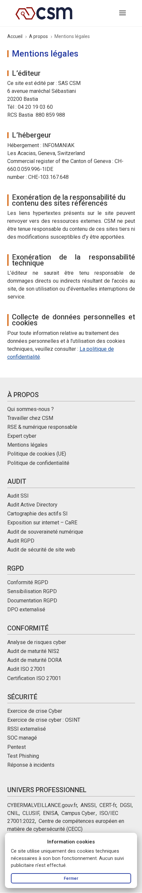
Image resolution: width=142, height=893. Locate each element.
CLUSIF (30, 813)
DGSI (126, 805)
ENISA (50, 813)
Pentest (16, 747)
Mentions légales (27, 445)
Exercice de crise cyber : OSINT (43, 720)
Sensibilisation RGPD (32, 591)
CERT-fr (107, 805)
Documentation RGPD (32, 600)
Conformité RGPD (27, 582)
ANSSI (88, 805)
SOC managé (22, 738)
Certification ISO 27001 (34, 678)
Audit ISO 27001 (26, 669)
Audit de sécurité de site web (41, 550)
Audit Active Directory (32, 505)
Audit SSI (18, 496)
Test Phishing (23, 756)
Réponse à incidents (30, 765)
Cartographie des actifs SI (37, 513)
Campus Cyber (78, 813)
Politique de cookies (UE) (36, 454)
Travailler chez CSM (30, 418)
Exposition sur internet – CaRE (42, 522)
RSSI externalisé (26, 729)
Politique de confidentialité (38, 463)
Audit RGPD (20, 541)
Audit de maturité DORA (34, 660)
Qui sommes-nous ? (30, 409)
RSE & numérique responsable (42, 427)
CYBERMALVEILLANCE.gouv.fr (42, 805)
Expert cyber (21, 436)
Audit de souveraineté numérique (45, 532)
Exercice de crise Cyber (34, 711)
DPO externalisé (26, 609)
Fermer (71, 878)
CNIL (13, 813)
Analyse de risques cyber (36, 642)
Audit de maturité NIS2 (33, 651)
